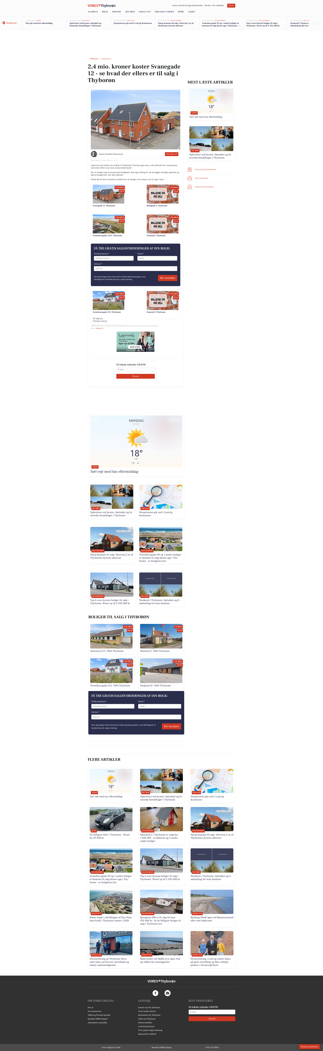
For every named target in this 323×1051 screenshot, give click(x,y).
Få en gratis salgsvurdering (150, 1030)
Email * (140, 253)
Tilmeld (231, 5)
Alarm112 (93, 11)
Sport (181, 11)
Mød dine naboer (164, 11)
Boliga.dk (99, 328)
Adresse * (98, 264)
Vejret (191, 11)
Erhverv (116, 11)
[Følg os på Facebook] (155, 993)
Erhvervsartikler (145, 1022)
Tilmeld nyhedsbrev (309, 1046)
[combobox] (95, 268)
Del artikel (170, 154)
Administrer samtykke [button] (97, 1022)
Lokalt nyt (145, 11)
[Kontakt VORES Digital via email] (168, 993)
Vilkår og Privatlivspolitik (99, 1015)
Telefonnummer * (101, 253)
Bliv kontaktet (167, 278)
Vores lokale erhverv (147, 1011)
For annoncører (94, 1011)
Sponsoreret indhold (147, 1034)
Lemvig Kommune (146, 1026)
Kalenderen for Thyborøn (149, 1015)
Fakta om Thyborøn (146, 1019)
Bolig (105, 11)
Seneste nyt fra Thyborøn (149, 1007)
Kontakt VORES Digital (97, 1019)
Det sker (130, 11)
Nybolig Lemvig (100, 321)
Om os (90, 1007)
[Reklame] (135, 342)
